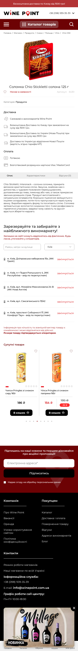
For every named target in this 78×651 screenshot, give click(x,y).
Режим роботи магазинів (21, 565)
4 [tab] (37, 421)
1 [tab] (26, 421)
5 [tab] (41, 421)
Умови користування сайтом (18, 531)
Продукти (29, 33)
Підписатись (39, 473)
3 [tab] (33, 421)
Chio (57, 33)
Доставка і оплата (53, 518)
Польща (49, 33)
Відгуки (47, 529)
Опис (10, 175)
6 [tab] (44, 421)
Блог (45, 541)
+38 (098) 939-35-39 (16, 582)
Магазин (18, 33)
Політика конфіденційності (15, 540)
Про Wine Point (14, 512)
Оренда (9, 524)
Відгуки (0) (65, 175)
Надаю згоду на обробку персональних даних (34, 482)
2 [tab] (30, 421)
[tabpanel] (21, 383)
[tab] (10, 175)
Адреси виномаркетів (56, 535)
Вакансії (9, 518)
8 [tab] (52, 421)
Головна (7, 33)
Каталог (47, 512)
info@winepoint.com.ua (31, 587)
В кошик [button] (19, 412)
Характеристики (36, 175)
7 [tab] (48, 421)
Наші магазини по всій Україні (24, 570)
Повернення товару (55, 524)
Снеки (40, 33)
